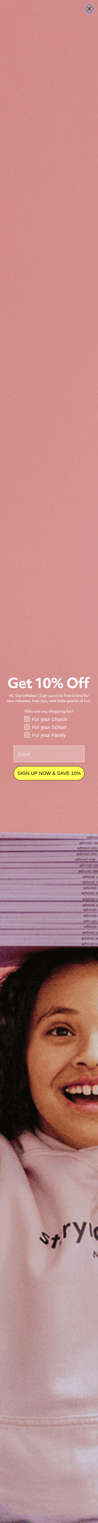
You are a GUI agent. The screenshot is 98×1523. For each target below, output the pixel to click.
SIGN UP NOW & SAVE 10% (49, 773)
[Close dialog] (89, 8)
